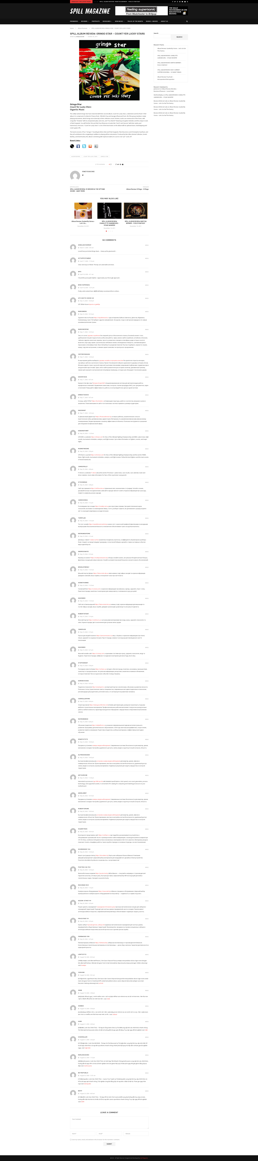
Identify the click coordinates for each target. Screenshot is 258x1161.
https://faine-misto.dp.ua (100, 573)
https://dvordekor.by (102, 855)
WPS (79, 271)
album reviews (75, 156)
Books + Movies (152, 21)
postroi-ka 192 (84, 867)
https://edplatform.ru (98, 725)
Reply (147, 245)
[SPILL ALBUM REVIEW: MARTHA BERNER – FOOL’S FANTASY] (136, 211)
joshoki (81, 972)
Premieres (74, 21)
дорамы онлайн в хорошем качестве (111, 360)
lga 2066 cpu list (98, 781)
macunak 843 (83, 885)
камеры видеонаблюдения (101, 745)
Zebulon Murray (84, 245)
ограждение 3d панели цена (106, 907)
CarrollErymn (84, 698)
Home (72, 28)
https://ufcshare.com (97, 455)
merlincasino (83, 1055)
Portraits (96, 21)
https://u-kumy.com (98, 653)
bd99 (80, 1091)
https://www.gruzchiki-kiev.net (98, 705)
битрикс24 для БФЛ (99, 383)
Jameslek (82, 629)
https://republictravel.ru (101, 317)
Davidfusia (82, 377)
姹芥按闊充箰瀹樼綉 (84, 258)
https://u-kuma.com (94, 589)
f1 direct (93, 473)
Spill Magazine (144, 1158)
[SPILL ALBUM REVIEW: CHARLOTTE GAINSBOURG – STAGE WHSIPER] (109, 211)
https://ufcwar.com (97, 437)
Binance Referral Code (160, 101)
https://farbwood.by (101, 943)
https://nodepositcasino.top (99, 558)
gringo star (104, 156)
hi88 (80, 1021)
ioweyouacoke (80, 36)
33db (80, 990)
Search (156, 33)
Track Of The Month (135, 21)
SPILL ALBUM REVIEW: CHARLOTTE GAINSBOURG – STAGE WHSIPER (109, 223)
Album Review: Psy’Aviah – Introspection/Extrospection (122, 1)
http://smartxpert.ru (98, 687)
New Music (119, 21)
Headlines (107, 21)
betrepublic (83, 1073)
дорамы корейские (94, 335)
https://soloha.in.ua (95, 620)
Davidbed (81, 647)
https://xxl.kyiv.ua (100, 669)
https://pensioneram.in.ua (104, 635)
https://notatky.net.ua (101, 506)
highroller (82, 1037)
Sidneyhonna (83, 582)
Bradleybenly (83, 567)
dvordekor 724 (84, 849)
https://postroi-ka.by (102, 873)
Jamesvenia (83, 500)
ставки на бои (94, 540)
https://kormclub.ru (98, 401)
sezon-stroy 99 (84, 900)
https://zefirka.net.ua (97, 488)
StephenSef (83, 663)
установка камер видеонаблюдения (108, 761)
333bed (81, 1006)
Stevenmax (82, 482)
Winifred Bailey (158, 95)
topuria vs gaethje (94, 304)
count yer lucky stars (90, 156)
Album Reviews (82, 28)
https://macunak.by (104, 891)
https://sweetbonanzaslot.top (98, 524)
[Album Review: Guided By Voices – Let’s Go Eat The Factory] (83, 211)
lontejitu (82, 954)
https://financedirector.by (103, 416)
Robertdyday (83, 614)
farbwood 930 (83, 936)
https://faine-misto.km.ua (102, 604)
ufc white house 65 (86, 298)
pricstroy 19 (83, 918)
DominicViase (83, 681)
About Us (164, 21)
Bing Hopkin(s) (84, 285)
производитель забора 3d (95, 925)
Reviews (84, 21)
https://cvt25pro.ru (104, 835)
